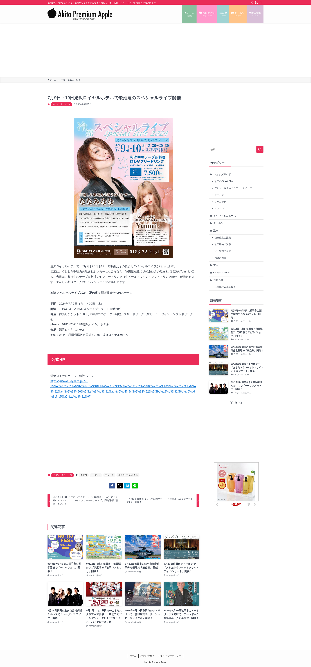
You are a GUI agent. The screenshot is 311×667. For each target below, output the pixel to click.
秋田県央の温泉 (223, 244)
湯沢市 (83, 475)
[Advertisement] (155, 50)
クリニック (220, 201)
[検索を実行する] (259, 149)
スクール (219, 208)
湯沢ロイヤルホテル (128, 475)
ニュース (109, 475)
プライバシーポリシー (169, 655)
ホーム (133, 655)
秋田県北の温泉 (223, 237)
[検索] (261, 3)
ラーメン (219, 195)
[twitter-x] (251, 3)
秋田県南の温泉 (223, 251)
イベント (96, 475)
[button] (112, 485)
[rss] (256, 3)
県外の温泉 (220, 258)
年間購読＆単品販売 (225, 287)
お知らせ (218, 280)
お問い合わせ (147, 655)
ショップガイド (222, 174)
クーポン (218, 223)
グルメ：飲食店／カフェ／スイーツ (233, 188)
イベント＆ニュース (61, 104)
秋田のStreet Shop (224, 181)
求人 (215, 265)
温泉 (215, 230)
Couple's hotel (221, 272)
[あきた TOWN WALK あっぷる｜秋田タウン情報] (80, 14)
